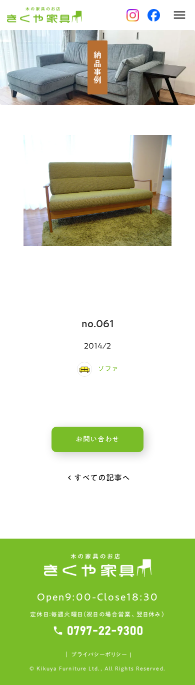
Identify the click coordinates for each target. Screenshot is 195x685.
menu (179, 14)
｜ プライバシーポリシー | (97, 655)
